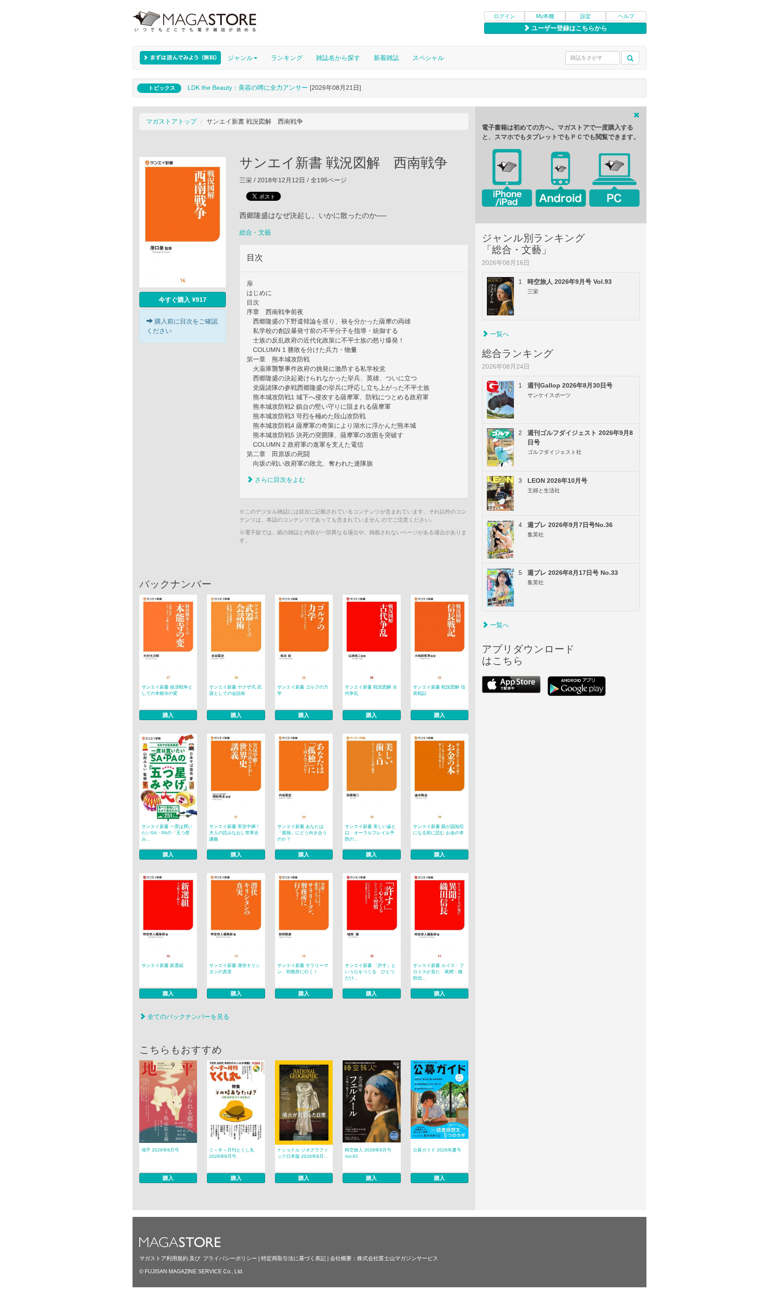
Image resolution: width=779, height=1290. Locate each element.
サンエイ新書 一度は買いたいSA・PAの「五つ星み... (167, 833)
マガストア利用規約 (163, 1258)
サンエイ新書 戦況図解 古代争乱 (371, 690)
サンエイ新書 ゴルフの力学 (302, 690)
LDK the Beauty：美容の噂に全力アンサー (248, 87)
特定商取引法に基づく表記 (293, 1258)
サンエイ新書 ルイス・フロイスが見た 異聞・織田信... (438, 971)
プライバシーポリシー (230, 1258)
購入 (168, 715)
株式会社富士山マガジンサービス (397, 1258)
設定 (585, 16)
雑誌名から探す (338, 57)
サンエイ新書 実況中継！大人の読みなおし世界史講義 (234, 833)
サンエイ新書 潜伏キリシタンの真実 (234, 968)
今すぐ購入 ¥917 (182, 299)
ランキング (286, 57)
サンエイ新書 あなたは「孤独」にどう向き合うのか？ (302, 833)
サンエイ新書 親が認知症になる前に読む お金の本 (438, 829)
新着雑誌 (386, 57)
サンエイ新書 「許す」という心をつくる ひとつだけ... (370, 971)
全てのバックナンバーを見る (187, 1016)
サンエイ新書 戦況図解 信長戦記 (439, 690)
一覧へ (498, 334)
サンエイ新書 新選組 (162, 965)
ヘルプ (626, 16)
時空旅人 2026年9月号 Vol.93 (368, 1153)
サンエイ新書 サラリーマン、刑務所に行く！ (302, 968)
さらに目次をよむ (279, 479)
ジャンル (240, 57)
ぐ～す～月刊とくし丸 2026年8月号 (231, 1153)
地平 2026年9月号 (160, 1149)
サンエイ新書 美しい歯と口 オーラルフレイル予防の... (370, 833)
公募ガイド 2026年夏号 (437, 1149)
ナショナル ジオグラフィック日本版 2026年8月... (302, 1153)
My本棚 (545, 16)
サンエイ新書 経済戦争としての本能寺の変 (167, 690)
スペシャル (428, 57)
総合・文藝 (255, 232)
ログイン (504, 16)
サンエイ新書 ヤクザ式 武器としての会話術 (235, 690)
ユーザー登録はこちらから (568, 28)
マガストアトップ (171, 121)
